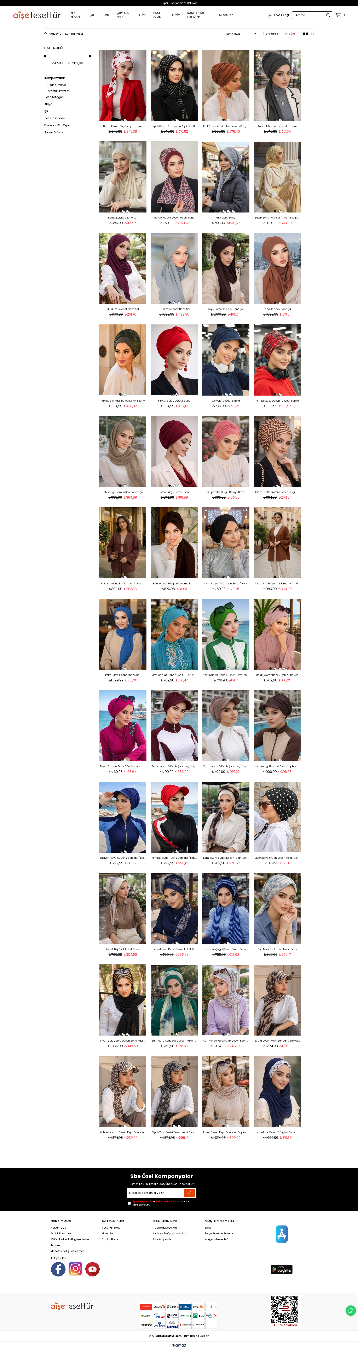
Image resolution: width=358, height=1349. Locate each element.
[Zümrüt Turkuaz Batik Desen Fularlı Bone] (174, 1000)
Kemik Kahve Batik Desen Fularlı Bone (226, 858)
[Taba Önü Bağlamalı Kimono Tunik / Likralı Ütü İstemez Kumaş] (277, 542)
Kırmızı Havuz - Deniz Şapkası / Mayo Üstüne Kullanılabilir (174, 858)
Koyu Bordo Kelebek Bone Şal (226, 309)
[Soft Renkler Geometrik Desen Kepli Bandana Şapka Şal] (226, 1000)
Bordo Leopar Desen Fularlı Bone (174, 217)
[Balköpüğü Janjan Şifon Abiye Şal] (122, 451)
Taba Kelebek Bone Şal (277, 309)
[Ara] (328, 15)
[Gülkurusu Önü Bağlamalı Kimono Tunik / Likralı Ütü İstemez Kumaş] (122, 542)
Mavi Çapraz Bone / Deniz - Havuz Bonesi (174, 675)
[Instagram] (75, 1269)
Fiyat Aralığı (53, 48)
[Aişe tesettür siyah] (72, 1306)
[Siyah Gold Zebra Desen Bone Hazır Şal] (122, 1000)
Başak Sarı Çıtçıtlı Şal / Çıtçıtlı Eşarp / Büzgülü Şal (277, 217)
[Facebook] (58, 1269)
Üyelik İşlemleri (163, 1239)
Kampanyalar (54, 77)
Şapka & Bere (53, 132)
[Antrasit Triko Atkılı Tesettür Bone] (277, 85)
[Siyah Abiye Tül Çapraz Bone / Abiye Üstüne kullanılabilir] (226, 542)
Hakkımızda (58, 1228)
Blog (208, 1228)
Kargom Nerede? (216, 1239)
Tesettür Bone (54, 118)
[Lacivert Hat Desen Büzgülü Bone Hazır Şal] (277, 1091)
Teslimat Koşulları (165, 1228)
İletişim (55, 1245)
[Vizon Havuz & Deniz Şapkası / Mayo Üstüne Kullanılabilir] (226, 725)
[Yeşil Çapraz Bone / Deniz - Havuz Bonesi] (226, 634)
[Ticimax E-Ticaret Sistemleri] (179, 1346)
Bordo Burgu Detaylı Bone (174, 492)
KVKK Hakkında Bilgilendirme (70, 1239)
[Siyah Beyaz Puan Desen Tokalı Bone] (277, 817)
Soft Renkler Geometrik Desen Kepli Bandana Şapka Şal (226, 1040)
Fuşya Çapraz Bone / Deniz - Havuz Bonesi (122, 766)
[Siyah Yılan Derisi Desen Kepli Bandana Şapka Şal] (174, 1091)
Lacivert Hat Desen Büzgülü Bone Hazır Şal (277, 1132)
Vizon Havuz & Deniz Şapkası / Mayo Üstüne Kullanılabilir (226, 766)
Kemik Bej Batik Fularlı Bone (122, 949)
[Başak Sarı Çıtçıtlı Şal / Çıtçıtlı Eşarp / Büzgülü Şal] (277, 176)
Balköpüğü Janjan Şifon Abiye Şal (123, 492)
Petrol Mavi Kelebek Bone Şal (122, 675)
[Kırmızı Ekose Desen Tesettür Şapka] (277, 359)
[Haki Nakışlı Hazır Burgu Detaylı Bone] (122, 359)
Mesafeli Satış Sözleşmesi (68, 1251)
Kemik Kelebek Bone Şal (122, 217)
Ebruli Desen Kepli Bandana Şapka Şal (226, 1132)
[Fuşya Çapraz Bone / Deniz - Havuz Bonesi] (122, 725)
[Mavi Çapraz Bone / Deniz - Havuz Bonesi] (174, 634)
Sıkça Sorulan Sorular (219, 1233)
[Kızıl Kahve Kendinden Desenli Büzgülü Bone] (226, 85)
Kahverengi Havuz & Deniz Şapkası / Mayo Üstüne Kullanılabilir (277, 766)
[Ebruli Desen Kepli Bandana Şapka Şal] (226, 1091)
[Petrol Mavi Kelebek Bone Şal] (122, 634)
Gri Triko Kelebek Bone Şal (174, 309)
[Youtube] (92, 1269)
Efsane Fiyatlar (56, 85)
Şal (46, 111)
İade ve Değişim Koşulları (170, 1233)
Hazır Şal (108, 1233)
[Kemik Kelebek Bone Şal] (122, 176)
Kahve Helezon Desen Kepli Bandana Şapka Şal (122, 1132)
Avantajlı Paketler (58, 91)
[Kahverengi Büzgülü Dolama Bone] (174, 542)
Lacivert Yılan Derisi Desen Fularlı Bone (174, 949)
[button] (120, 120)
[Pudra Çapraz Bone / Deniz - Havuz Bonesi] (277, 634)
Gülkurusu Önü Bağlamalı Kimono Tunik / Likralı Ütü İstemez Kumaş (122, 583)
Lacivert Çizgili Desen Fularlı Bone (226, 949)
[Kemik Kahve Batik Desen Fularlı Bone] (226, 817)
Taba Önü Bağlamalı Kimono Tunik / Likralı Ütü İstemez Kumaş (277, 583)
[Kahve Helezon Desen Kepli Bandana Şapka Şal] (122, 1091)
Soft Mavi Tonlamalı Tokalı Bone (277, 949)
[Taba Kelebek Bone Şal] (277, 268)
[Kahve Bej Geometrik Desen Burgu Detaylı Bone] (277, 451)
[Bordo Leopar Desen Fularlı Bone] (174, 176)
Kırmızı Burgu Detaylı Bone (174, 400)
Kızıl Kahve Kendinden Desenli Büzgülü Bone (226, 126)
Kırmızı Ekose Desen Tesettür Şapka (277, 400)
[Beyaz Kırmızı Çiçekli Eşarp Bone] (122, 85)
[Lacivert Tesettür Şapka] (226, 359)
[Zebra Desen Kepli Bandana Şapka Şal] (277, 1000)
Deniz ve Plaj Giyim (57, 125)
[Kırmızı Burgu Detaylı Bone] (174, 359)
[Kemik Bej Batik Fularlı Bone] (122, 908)
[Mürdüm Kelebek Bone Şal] (122, 268)
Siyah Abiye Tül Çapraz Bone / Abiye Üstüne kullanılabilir (226, 583)
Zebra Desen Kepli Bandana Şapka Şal (277, 1040)
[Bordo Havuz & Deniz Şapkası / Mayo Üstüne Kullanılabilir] (174, 725)
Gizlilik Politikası (61, 1233)
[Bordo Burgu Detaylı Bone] (174, 451)
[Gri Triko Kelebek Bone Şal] (174, 268)
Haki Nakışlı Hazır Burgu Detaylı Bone (122, 400)
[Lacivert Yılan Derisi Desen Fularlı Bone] (174, 908)
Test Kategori (54, 97)
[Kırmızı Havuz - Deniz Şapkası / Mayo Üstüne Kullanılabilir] (174, 817)
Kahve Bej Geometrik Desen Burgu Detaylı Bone (277, 492)
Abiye (48, 104)
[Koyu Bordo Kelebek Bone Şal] (226, 268)
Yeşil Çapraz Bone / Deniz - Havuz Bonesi (226, 675)
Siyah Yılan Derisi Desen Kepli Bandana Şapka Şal (174, 1132)
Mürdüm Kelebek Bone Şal (123, 309)
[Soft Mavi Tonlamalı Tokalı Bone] (277, 908)
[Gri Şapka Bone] (226, 176)
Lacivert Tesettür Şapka (226, 400)
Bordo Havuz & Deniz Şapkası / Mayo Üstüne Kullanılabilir (174, 766)
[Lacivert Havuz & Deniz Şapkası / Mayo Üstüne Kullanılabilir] (122, 817)
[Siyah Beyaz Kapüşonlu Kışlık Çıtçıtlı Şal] (174, 85)
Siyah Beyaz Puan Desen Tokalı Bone (277, 858)
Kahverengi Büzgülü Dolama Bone (174, 583)
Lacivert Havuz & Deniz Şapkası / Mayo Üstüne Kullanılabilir (122, 858)
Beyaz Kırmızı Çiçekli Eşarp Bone (122, 126)
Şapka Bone (110, 1239)
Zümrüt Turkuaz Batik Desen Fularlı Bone (174, 1040)
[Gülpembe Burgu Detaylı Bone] (226, 451)
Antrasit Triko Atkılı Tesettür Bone (277, 126)
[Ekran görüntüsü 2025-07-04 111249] (286, 1311)
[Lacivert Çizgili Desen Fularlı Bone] (226, 908)
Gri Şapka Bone (225, 217)
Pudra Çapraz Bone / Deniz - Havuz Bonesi (277, 675)
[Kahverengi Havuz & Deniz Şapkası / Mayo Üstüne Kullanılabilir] (277, 725)
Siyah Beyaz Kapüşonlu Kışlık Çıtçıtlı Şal (174, 126)
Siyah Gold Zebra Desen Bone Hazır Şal (122, 1040)
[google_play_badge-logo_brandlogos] (282, 1269)
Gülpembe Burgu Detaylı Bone (226, 492)
